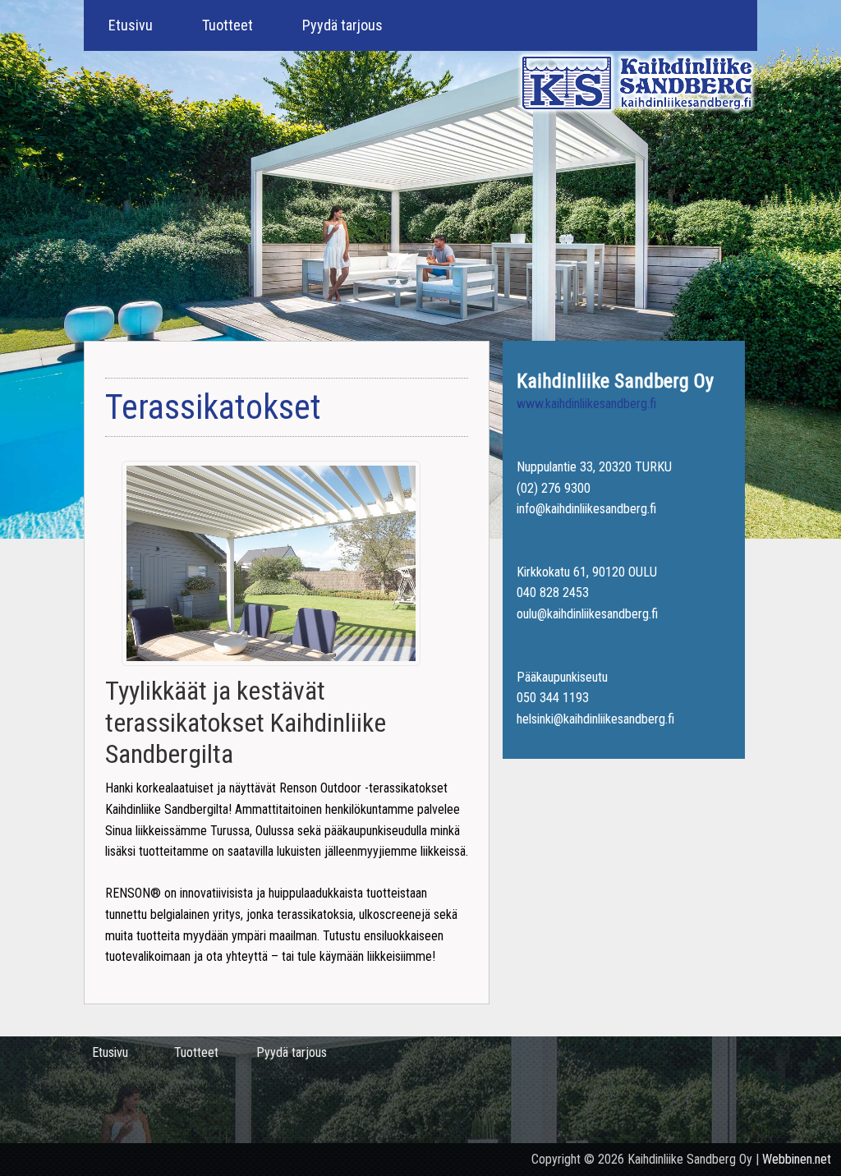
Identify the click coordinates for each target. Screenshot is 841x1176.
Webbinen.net (796, 1159)
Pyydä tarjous (342, 25)
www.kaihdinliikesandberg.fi (586, 403)
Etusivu (130, 25)
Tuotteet (227, 25)
